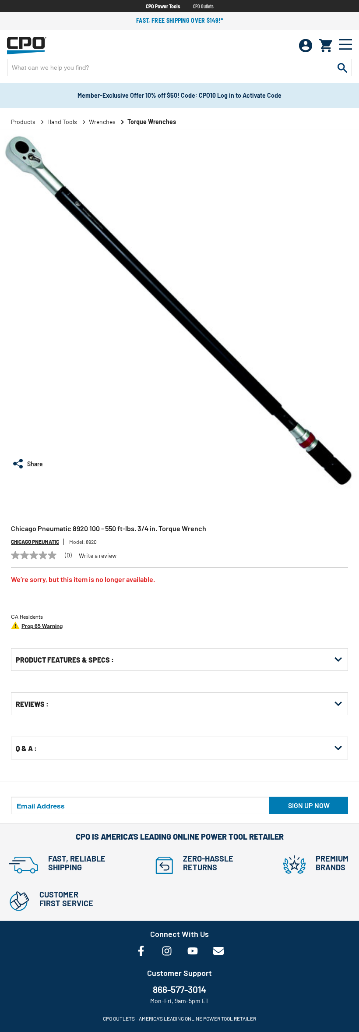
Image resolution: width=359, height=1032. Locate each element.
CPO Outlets (203, 6)
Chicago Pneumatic (35, 542)
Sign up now (309, 805)
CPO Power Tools (163, 6)
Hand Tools (62, 121)
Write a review (97, 556)
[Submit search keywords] (342, 67)
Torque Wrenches (151, 121)
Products (23, 121)
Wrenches (102, 121)
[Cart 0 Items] (325, 45)
